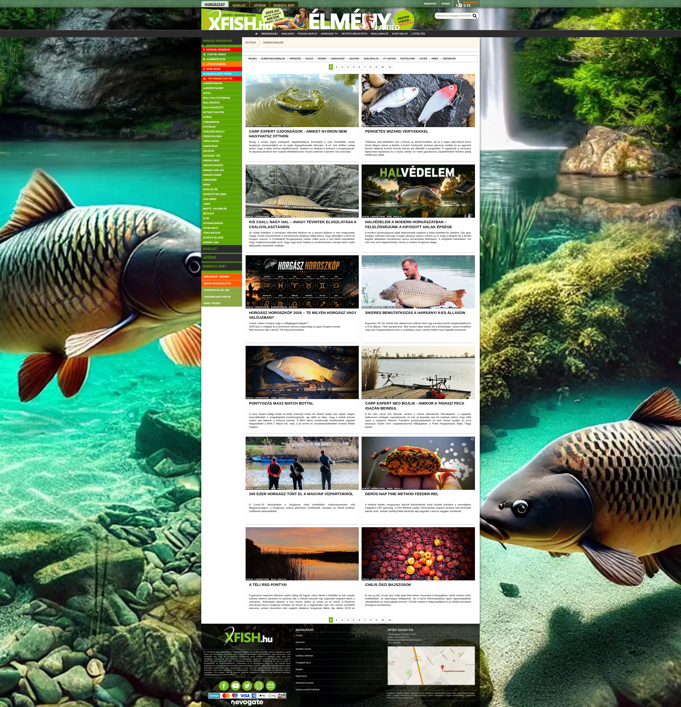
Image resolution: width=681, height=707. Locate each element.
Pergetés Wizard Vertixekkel (396, 131)
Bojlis (309, 58)
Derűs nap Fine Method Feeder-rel (402, 494)
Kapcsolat (400, 33)
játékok (260, 5)
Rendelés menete (303, 649)
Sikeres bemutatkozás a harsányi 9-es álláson (415, 313)
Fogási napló (307, 33)
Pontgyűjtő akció (303, 662)
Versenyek (449, 58)
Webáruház (269, 33)
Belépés (299, 669)
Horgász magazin (273, 42)
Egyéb (423, 58)
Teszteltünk (407, 58)
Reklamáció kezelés (305, 682)
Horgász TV (329, 33)
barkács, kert (284, 5)
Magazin (288, 33)
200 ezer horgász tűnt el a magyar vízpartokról (301, 494)
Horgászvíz (338, 58)
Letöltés (418, 33)
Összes (252, 58)
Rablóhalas (371, 58)
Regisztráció (301, 676)
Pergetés (295, 58)
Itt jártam (389, 58)
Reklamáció (379, 33)
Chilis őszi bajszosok (388, 585)
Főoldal (299, 635)
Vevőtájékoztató (354, 33)
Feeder (322, 58)
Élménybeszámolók (273, 58)
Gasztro (354, 58)
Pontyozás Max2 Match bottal (281, 403)
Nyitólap (250, 42)
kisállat (239, 5)
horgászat (215, 4)
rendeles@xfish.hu (401, 637)
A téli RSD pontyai (268, 585)
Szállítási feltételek (304, 655)
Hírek (434, 58)
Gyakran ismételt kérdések (308, 689)
